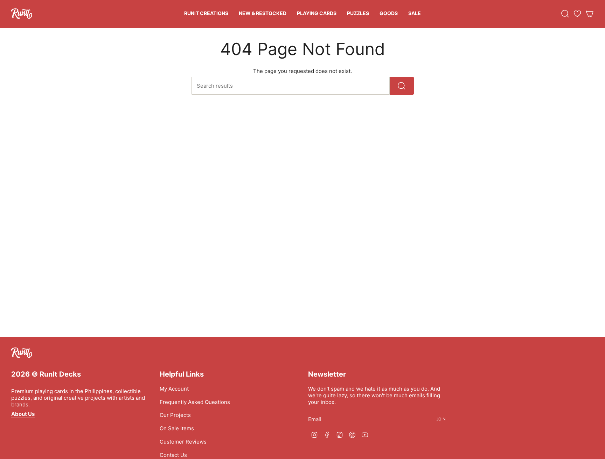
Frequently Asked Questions (195, 402)
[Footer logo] (21, 352)
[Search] (402, 86)
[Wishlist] (577, 13)
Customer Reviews (183, 441)
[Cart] (590, 14)
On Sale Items (177, 428)
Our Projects (175, 415)
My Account (174, 388)
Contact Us (173, 455)
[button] (206, 13)
